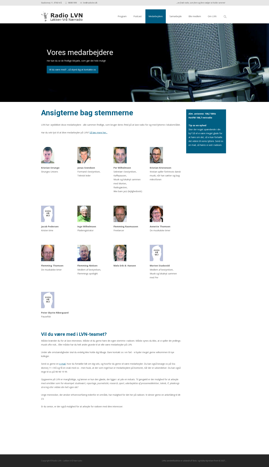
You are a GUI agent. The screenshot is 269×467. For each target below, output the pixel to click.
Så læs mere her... (98, 132)
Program (122, 16)
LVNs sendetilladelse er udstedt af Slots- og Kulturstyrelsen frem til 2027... (194, 460)
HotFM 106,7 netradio (200, 117)
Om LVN (212, 16)
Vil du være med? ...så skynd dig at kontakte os (72, 69)
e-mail (62, 363)
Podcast (137, 16)
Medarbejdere (156, 16)
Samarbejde (176, 16)
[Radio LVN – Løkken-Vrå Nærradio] (59, 15)
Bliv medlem (195, 16)
